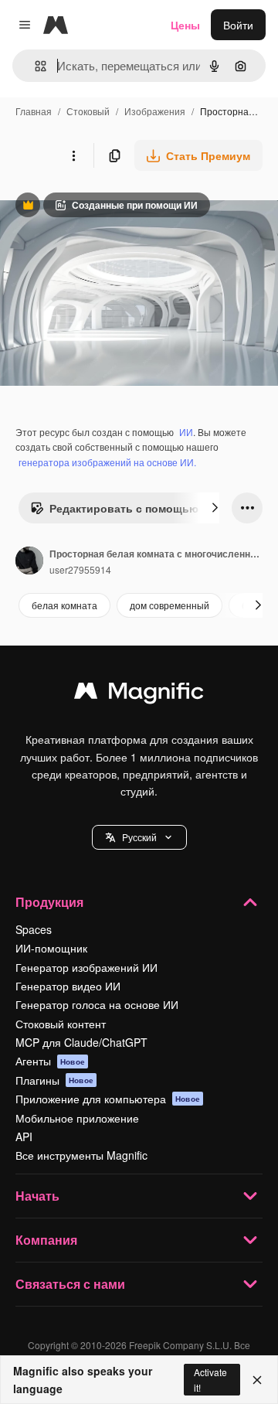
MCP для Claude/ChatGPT (81, 1042)
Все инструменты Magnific (81, 1155)
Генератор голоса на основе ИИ (96, 1004)
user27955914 (80, 569)
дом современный (169, 605)
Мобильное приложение (77, 1118)
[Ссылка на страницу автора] (29, 562)
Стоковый (88, 111)
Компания (46, 1240)
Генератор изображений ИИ (86, 967)
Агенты (50, 1060)
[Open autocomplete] (34, 66)
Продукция (49, 902)
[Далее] (215, 507)
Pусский (139, 836)
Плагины (54, 1080)
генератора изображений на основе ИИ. (107, 462)
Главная (33, 111)
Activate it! (210, 1379)
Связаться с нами (70, 1284)
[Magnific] (139, 694)
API (23, 1136)
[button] (139, 837)
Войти (238, 24)
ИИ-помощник (51, 948)
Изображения (154, 111)
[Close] (257, 1380)
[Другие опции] (73, 155)
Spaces (33, 929)
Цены (185, 24)
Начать (37, 1196)
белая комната (64, 605)
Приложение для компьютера (107, 1098)
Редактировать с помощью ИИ (123, 511)
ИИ (186, 431)
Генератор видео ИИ (67, 985)
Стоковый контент (60, 1023)
